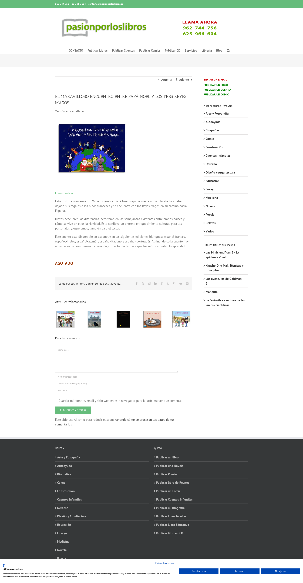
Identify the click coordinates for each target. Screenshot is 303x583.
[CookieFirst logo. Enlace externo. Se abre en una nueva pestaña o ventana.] (4, 565)
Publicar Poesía (166, 474)
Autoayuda (213, 122)
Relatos (211, 223)
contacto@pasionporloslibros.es (105, 3)
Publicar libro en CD (169, 533)
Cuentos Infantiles (218, 156)
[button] (228, 50)
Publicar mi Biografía (170, 508)
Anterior (166, 80)
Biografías (213, 130)
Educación (213, 181)
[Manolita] (152, 313)
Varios (210, 231)
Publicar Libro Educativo (172, 525)
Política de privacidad (164, 563)
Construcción (214, 147)
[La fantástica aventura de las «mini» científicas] (181, 313)
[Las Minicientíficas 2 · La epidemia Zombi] (65, 313)
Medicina (212, 198)
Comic (210, 139)
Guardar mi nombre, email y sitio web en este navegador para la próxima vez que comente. (120, 401)
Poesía (210, 214)
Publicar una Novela (169, 466)
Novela (210, 206)
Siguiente (182, 80)
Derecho (211, 164)
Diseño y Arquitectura (220, 172)
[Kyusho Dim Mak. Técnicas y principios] (94, 313)
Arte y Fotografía (217, 113)
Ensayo (210, 189)
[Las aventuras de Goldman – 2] (123, 313)
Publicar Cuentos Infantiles (174, 499)
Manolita (212, 292)
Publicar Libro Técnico (171, 516)
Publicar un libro (167, 457)
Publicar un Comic (168, 491)
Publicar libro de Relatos (172, 483)
